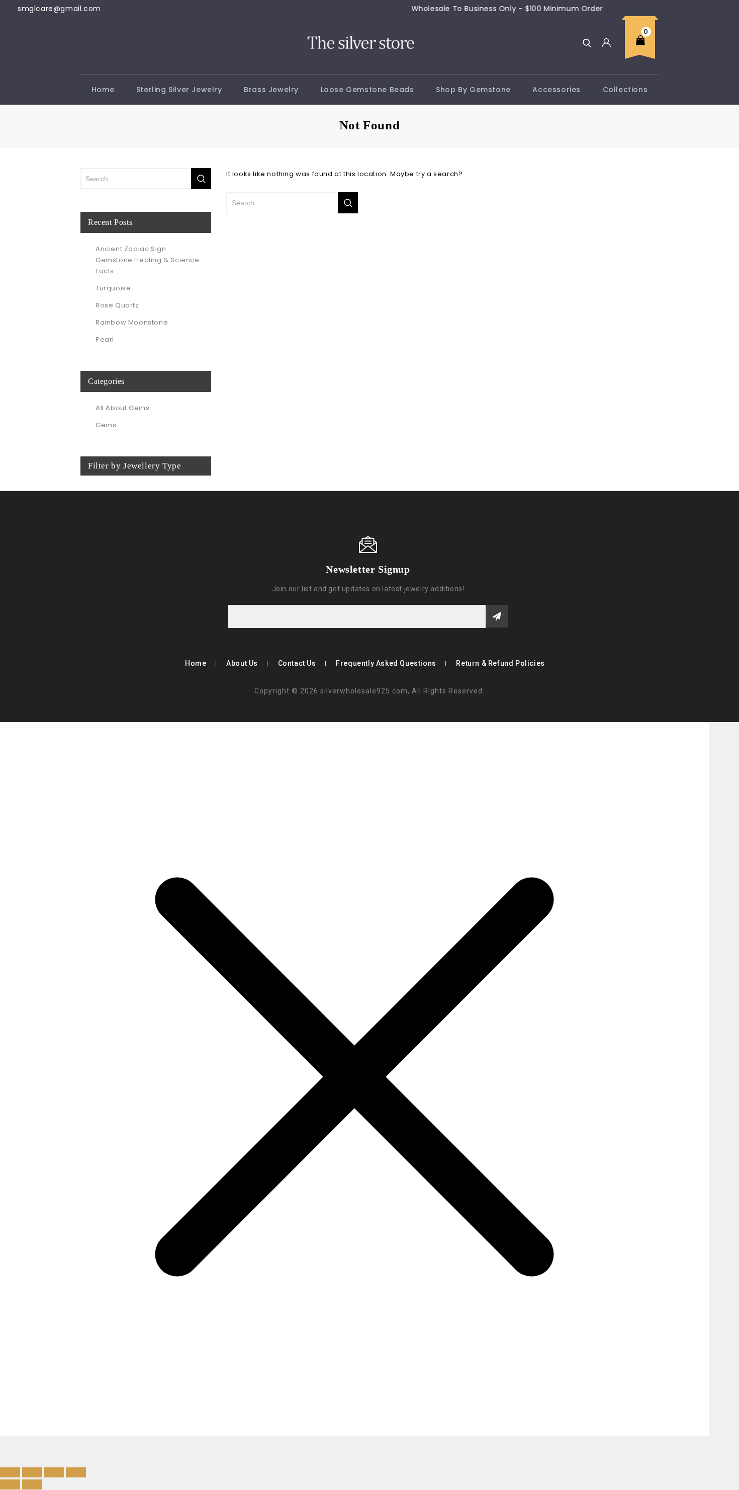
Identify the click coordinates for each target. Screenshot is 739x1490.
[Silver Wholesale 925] (360, 42)
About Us (242, 663)
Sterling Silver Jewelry (179, 90)
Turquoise (113, 288)
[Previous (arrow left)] (10, 1484)
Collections (625, 90)
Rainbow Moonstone (132, 322)
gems (106, 425)
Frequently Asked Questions (386, 663)
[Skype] (102, 569)
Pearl (105, 339)
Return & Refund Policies (500, 663)
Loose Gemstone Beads (367, 90)
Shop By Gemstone (473, 90)
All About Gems (122, 408)
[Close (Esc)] (76, 1472)
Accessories (556, 90)
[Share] (54, 1472)
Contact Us (297, 663)
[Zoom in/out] (10, 1472)
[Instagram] (116, 569)
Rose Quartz (117, 305)
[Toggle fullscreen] (32, 1472)
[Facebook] (87, 569)
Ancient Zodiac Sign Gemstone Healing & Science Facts (148, 260)
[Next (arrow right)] (32, 1484)
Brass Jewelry (271, 90)
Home (102, 90)
